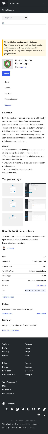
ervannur (22, 67)
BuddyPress (8, 394)
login (43, 290)
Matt (5, 386)
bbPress (6, 390)
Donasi (29, 371)
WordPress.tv (9, 375)
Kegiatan (28, 367)
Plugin (27, 352)
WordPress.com (9, 382)
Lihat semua (41, 314)
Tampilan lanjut (8, 297)
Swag (28, 375)
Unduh (6, 73)
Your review (7, 314)
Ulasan (7, 88)
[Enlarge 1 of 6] (20, 186)
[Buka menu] (44, 3)
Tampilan (28, 344)
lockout (37, 290)
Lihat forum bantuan (10, 330)
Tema (27, 348)
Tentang (5, 344)
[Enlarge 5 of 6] (43, 202)
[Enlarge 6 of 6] (43, 214)
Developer (6, 371)
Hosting (5, 352)
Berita (4, 348)
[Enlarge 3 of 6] (20, 216)
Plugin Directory (8, 10)
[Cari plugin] (26, 18)
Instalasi (8, 93)
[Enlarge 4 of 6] (43, 186)
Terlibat (28, 363)
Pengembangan (11, 99)
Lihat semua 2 (41, 285)
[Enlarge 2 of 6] (20, 201)
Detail (7, 82)
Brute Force (29, 290)
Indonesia (11, 404)
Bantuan (7, 105)
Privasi (5, 356)
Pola (27, 356)
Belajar (5, 363)
